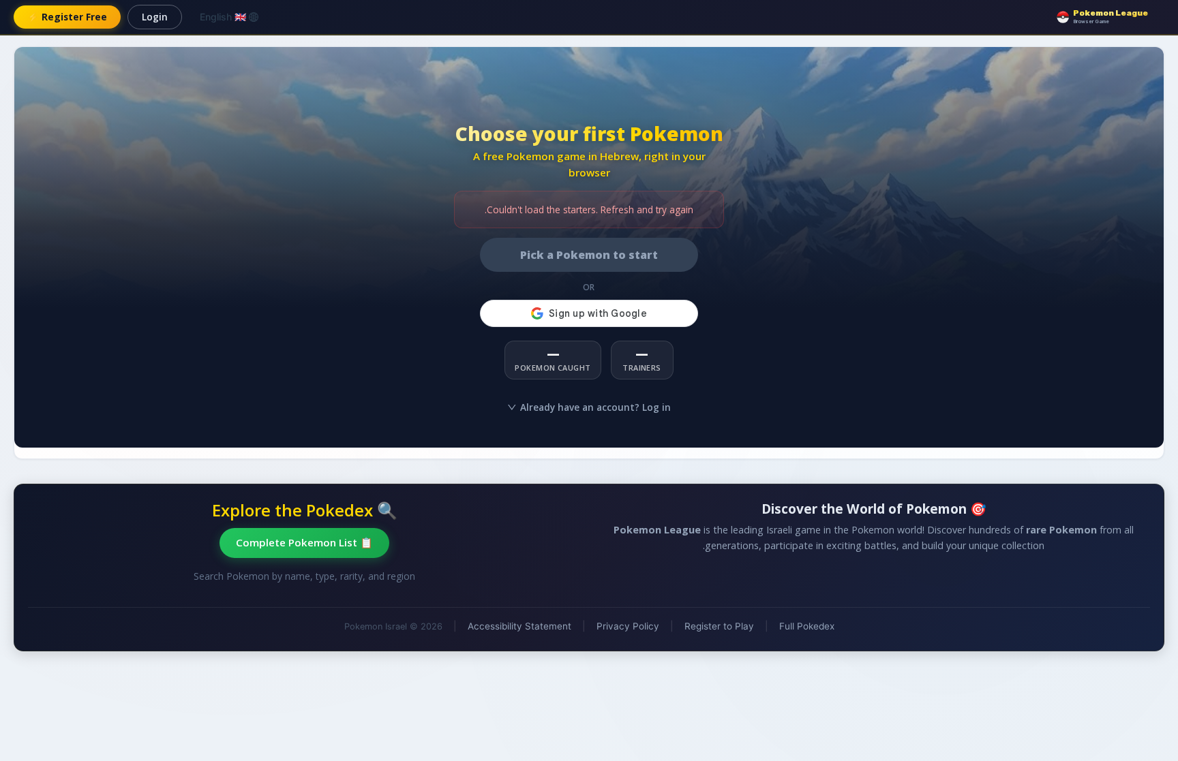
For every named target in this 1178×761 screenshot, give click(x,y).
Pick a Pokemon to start (589, 254)
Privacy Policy (627, 626)
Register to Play (719, 626)
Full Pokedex (806, 626)
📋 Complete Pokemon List (304, 542)
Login (155, 16)
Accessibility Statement (519, 626)
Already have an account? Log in (595, 407)
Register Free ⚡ (67, 16)
